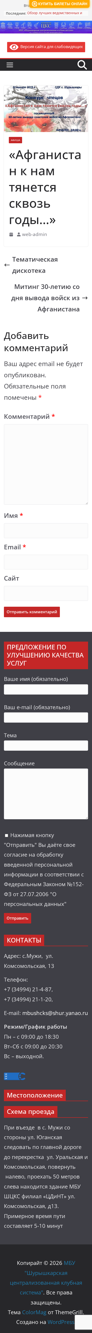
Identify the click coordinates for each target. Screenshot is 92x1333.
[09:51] (11, 234)
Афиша (15, 140)
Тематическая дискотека (35, 265)
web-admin (34, 234)
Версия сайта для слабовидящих (50, 46)
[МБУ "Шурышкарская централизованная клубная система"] (46, 24)
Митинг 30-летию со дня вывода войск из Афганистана (45, 297)
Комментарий (29, 416)
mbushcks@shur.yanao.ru (55, 1013)
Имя (13, 515)
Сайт (11, 578)
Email (15, 547)
